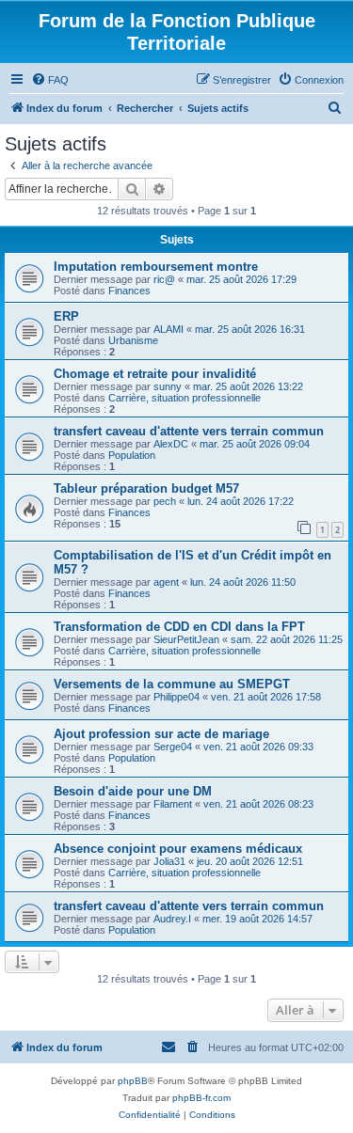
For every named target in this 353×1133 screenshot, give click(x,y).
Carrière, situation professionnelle (184, 397)
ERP (66, 316)
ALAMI (168, 329)
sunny (167, 386)
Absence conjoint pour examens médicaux (178, 849)
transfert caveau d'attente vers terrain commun (189, 431)
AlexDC (170, 443)
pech (164, 501)
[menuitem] (50, 80)
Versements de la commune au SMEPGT (172, 684)
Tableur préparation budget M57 (146, 488)
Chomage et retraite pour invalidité (155, 374)
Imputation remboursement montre (156, 267)
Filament (172, 804)
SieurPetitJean (186, 639)
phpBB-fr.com (201, 1098)
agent (166, 582)
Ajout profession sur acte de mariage (161, 734)
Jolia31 (169, 861)
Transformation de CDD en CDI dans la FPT (179, 627)
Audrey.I (172, 918)
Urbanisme (133, 340)
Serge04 (172, 746)
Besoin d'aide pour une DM (133, 791)
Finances (129, 290)
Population (131, 455)
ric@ (164, 279)
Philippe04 (176, 696)
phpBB (133, 1081)
